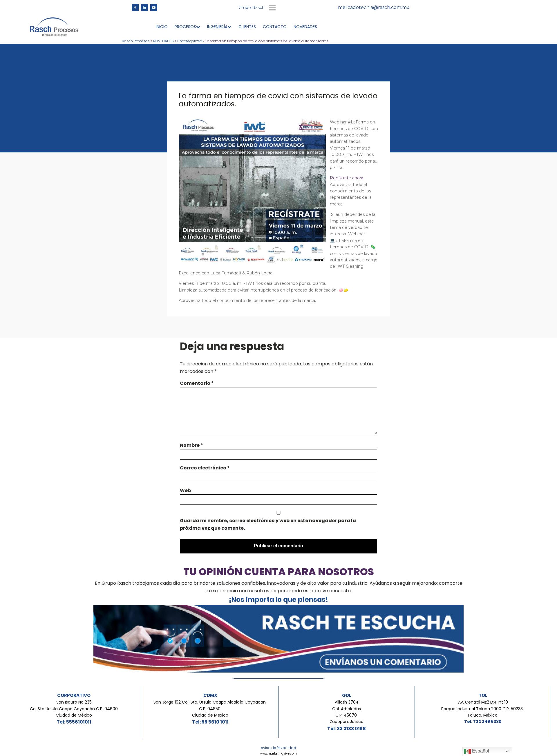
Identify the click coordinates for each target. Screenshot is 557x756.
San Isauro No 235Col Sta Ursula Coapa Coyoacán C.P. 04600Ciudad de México (74, 708)
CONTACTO (275, 27)
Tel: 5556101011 (74, 722)
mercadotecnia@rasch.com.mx (373, 7)
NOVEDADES (305, 27)
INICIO (162, 27)
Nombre (191, 445)
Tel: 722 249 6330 (483, 721)
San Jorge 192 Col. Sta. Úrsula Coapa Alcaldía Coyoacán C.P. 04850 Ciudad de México (210, 708)
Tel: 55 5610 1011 (210, 722)
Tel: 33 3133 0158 (346, 728)
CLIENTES (247, 27)
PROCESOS (185, 27)
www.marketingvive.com (278, 753)
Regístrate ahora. (347, 178)
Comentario (197, 383)
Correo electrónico (205, 467)
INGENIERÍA (217, 27)
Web (185, 490)
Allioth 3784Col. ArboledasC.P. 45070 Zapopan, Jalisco (347, 711)
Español (480, 750)
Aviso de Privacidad (278, 747)
